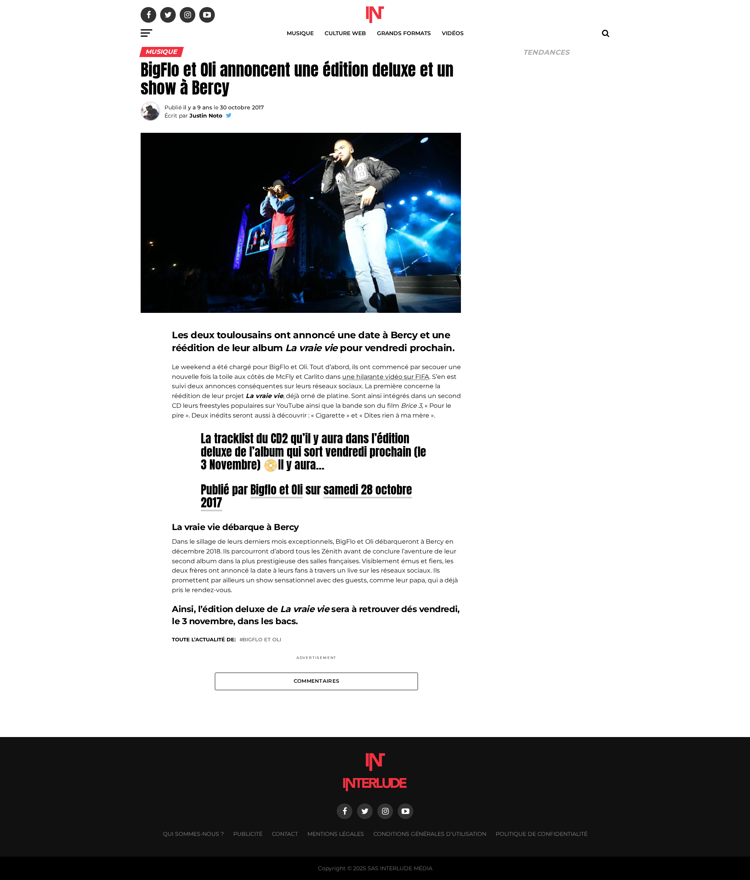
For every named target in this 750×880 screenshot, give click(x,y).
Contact (285, 833)
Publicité (247, 833)
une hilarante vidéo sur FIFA (385, 376)
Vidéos (453, 33)
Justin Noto (205, 115)
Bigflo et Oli (276, 489)
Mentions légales (335, 833)
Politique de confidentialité (542, 833)
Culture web (345, 33)
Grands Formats (404, 33)
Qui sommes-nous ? (193, 833)
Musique (300, 33)
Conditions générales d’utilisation (429, 833)
